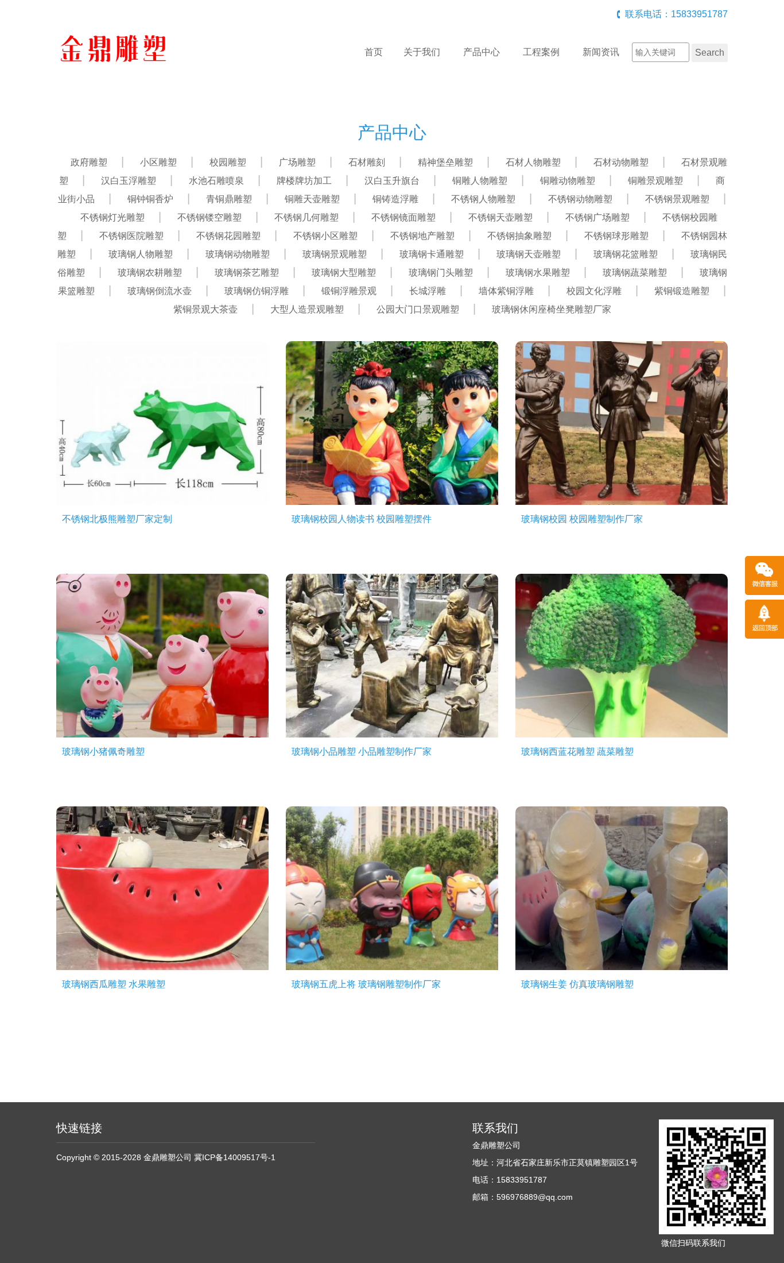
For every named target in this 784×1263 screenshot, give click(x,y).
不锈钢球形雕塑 (616, 236)
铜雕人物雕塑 (479, 181)
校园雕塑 (227, 162)
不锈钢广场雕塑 (597, 217)
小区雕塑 (158, 162)
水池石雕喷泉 (216, 181)
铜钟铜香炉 (150, 199)
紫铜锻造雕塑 (681, 291)
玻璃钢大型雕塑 (344, 272)
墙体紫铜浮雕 (506, 291)
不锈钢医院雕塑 (131, 236)
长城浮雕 (427, 291)
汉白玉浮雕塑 (128, 181)
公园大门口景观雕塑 (418, 309)
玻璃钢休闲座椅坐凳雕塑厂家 (551, 309)
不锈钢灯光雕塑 (112, 217)
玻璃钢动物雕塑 (237, 254)
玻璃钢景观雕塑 (334, 254)
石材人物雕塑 (533, 162)
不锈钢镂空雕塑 (209, 217)
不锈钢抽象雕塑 (519, 236)
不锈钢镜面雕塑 (403, 217)
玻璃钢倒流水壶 (159, 291)
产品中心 (481, 52)
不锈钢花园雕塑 (228, 236)
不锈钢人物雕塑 (483, 199)
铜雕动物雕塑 (567, 181)
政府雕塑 (89, 162)
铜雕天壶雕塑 (312, 199)
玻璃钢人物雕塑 (140, 254)
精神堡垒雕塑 (445, 162)
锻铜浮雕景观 (349, 291)
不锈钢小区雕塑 (325, 236)
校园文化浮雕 (594, 291)
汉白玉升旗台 (392, 181)
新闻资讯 (601, 52)
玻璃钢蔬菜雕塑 (635, 272)
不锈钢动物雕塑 (580, 199)
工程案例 (541, 52)
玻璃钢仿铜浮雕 (256, 291)
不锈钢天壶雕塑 (500, 217)
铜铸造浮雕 (395, 199)
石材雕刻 (366, 162)
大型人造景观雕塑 (307, 309)
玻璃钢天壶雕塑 (528, 254)
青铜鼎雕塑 (229, 199)
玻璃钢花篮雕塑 (625, 254)
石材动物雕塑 (621, 162)
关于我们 (421, 52)
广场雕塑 (297, 162)
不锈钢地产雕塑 (422, 236)
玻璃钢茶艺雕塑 (247, 272)
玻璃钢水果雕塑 (538, 272)
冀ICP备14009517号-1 (234, 1157)
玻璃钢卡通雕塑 (431, 254)
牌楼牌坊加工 (304, 181)
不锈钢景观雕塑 (677, 199)
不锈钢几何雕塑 (306, 217)
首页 (373, 52)
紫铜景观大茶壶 (205, 309)
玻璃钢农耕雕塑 (150, 272)
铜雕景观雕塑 (655, 181)
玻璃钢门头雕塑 (441, 272)
